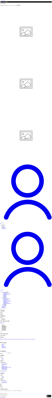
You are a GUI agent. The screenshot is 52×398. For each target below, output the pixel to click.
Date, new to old (4, 330)
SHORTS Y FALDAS (6, 302)
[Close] (0, 384)
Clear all (4, 397)
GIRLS (3, 226)
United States (3, 362)
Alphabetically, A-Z (4, 326)
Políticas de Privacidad (4, 366)
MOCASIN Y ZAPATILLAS (7, 294)
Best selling (3, 325)
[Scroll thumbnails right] (2, 387)
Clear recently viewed (3, 335)
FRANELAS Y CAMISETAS (7, 301)
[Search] (19, 5)
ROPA (3, 297)
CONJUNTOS (5, 300)
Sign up (1, 353)
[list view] (4, 319)
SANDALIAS (5, 293)
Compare (1, 397)
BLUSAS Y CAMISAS (6, 298)
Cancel (16, 5)
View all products (2, 322)
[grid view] (3, 319)
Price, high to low (4, 328)
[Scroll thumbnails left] (0, 387)
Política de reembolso (4, 369)
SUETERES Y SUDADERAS (7, 303)
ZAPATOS (3, 225)
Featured (3, 324)
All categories (6, 5)
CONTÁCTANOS (4, 228)
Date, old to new (4, 329)
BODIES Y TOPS (5, 299)
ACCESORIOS (4, 227)
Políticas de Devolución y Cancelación (6, 367)
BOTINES (4, 295)
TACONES (4, 296)
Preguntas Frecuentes (4, 368)
